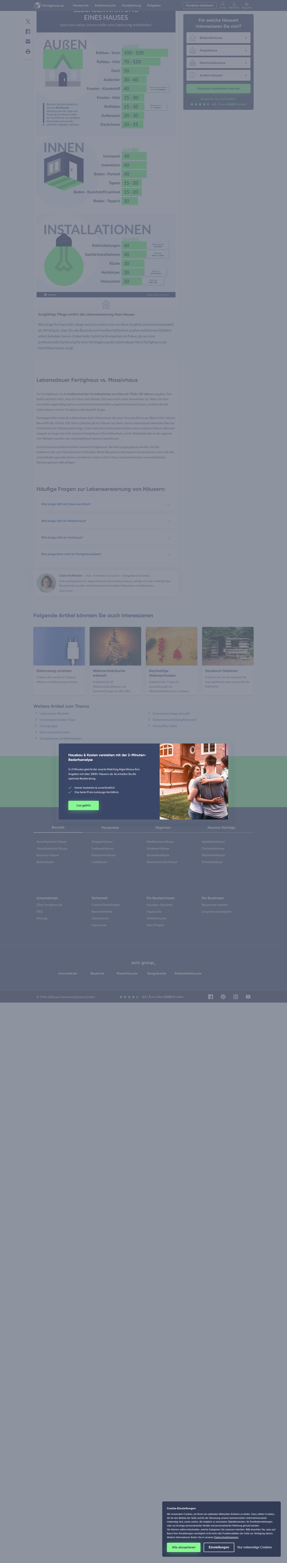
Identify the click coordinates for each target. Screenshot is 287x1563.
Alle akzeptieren (183, 1547)
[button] (223, 748)
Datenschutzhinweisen (226, 1537)
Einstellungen (219, 1547)
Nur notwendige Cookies (254, 1547)
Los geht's (84, 805)
